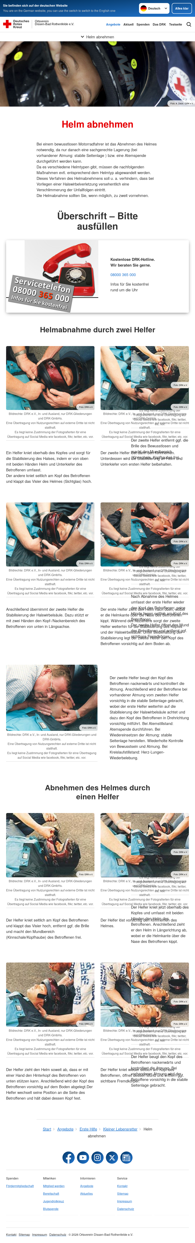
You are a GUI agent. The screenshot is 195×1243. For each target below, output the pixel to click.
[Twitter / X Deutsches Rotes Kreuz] (112, 1157)
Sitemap (122, 1193)
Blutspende (50, 1209)
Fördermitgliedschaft (20, 1186)
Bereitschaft (51, 1193)
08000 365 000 (123, 274)
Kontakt (122, 1186)
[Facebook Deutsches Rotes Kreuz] (68, 1157)
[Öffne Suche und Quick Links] (189, 24)
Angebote (113, 24)
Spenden (143, 24)
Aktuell (128, 24)
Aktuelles (86, 1193)
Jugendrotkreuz (53, 1201)
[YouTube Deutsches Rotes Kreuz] (83, 1157)
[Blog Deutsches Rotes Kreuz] (126, 1157)
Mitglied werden (54, 1186)
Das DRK (159, 24)
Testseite (175, 24)
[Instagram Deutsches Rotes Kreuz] (97, 1157)
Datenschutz (125, 1209)
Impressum (124, 1201)
